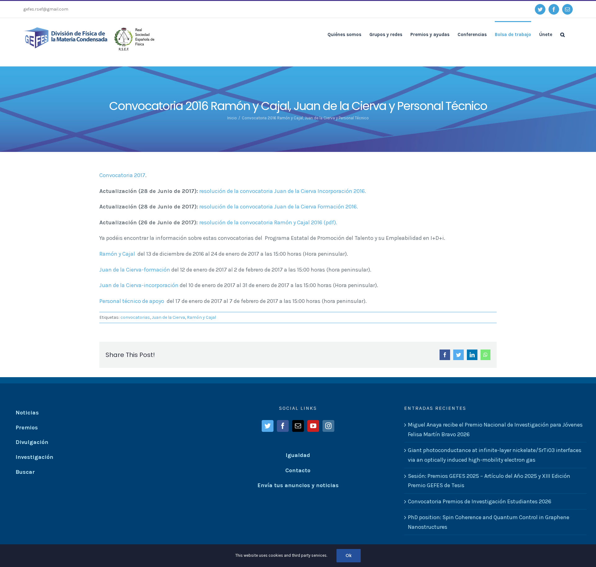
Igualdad (298, 455)
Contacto (297, 470)
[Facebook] (283, 426)
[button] (562, 34)
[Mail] (298, 426)
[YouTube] (313, 426)
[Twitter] (267, 426)
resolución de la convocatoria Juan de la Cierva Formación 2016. (278, 206)
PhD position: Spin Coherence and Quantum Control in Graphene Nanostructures (488, 522)
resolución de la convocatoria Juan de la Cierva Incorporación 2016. (282, 191)
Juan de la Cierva (168, 317)
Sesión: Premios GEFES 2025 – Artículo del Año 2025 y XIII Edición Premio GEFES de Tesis (489, 481)
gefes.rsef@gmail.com (45, 9)
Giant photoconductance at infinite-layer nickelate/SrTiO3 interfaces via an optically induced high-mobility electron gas (494, 455)
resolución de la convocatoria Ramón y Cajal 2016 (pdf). (268, 222)
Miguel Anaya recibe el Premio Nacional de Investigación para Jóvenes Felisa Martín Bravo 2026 (495, 429)
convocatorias (135, 317)
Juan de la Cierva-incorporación (138, 285)
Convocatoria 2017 (122, 175)
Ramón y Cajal (117, 253)
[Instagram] (328, 426)
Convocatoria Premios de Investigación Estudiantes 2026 (479, 501)
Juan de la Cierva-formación (134, 269)
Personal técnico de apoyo (131, 301)
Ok (348, 555)
